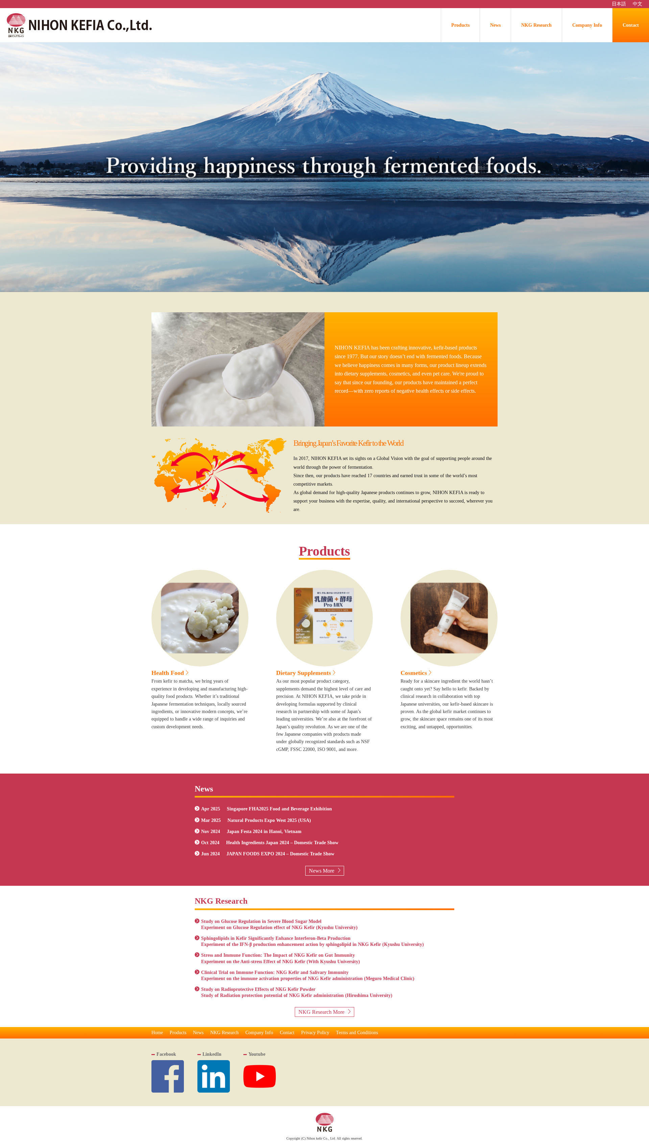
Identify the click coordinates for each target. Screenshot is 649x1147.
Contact (631, 25)
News (495, 25)
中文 (637, 3)
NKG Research (536, 25)
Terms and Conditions (357, 1032)
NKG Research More (321, 1012)
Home (157, 1032)
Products (460, 25)
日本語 (619, 3)
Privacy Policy (315, 1032)
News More (321, 871)
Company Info (587, 25)
